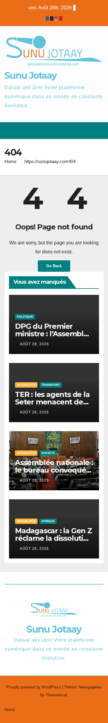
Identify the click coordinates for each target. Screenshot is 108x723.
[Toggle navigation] (99, 130)
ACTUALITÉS (26, 384)
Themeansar (56, 695)
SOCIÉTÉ (48, 453)
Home (10, 161)
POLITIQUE (25, 316)
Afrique (48, 521)
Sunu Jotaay (30, 75)
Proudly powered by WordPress (34, 687)
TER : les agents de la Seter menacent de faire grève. (52, 402)
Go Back (54, 266)
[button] (77, 130)
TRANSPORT (50, 384)
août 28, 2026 (34, 344)
